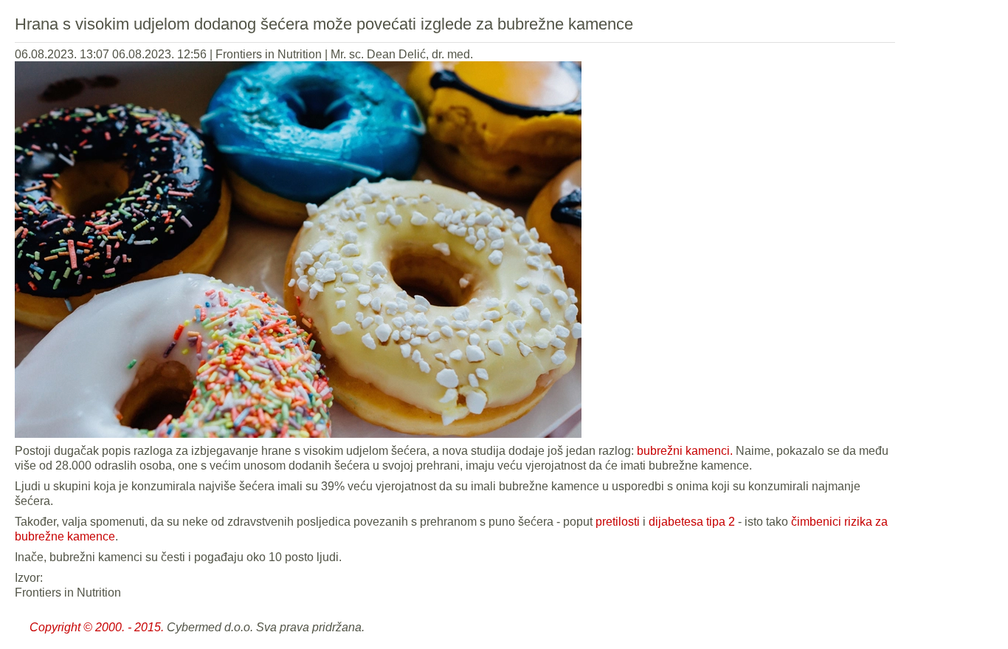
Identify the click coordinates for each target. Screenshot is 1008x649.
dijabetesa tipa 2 (692, 521)
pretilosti (618, 521)
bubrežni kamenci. (685, 450)
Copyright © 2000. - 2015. (97, 627)
